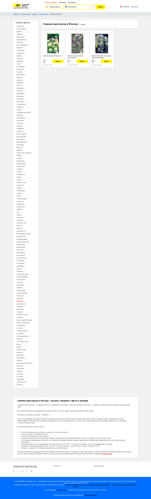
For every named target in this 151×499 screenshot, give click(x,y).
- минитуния (20, 244)
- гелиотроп (20, 101)
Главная (15, 14)
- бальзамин (20, 66)
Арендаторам (99, 466)
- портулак (20, 296)
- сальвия (19, 312)
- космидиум (20, 190)
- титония (19, 339)
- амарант (19, 48)
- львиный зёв (21, 223)
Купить (58, 61)
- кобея (18, 177)
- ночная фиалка (22, 274)
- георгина (19, 107)
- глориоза (20, 123)
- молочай (19, 250)
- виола (18, 85)
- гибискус (19, 115)
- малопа (19, 226)
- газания (19, 91)
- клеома (19, 172)
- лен (17, 212)
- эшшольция (21, 382)
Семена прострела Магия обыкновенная (75, 56)
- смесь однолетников (24, 320)
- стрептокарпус (22, 331)
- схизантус (20, 333)
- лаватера (20, 201)
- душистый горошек (23, 153)
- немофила (20, 266)
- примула (19, 298)
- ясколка (19, 385)
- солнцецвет (20, 325)
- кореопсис (20, 185)
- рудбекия (20, 309)
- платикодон (20, 290)
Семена (34, 14)
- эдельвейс (20, 368)
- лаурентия (20, 207)
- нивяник (19, 271)
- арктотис (19, 58)
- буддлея (19, 77)
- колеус (19, 180)
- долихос (19, 147)
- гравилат (20, 131)
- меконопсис (21, 236)
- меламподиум (21, 239)
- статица (19, 328)
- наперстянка (21, 258)
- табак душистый (22, 336)
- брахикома (20, 75)
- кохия (18, 196)
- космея (19, 188)
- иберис (19, 155)
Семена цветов (43, 14)
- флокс (18, 344)
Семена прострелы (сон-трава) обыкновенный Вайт (101, 56)
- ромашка (20, 306)
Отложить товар (61, 34)
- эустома (19, 376)
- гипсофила (20, 118)
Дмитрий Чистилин (91, 495)
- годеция (19, 126)
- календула (20, 161)
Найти (100, 7)
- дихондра (20, 145)
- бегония (19, 72)
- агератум (20, 26)
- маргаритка (20, 231)
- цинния (19, 360)
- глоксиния (20, 120)
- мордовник (20, 253)
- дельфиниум (21, 137)
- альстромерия (22, 45)
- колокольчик (21, 182)
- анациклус (20, 53)
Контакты (57, 466)
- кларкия (19, 169)
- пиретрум (20, 285)
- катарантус (20, 166)
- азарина (19, 34)
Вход (136, 7)
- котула (19, 193)
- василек (19, 80)
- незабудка (20, 263)
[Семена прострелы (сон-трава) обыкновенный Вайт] (101, 43)
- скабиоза (20, 317)
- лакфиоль (20, 204)
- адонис (19, 31)
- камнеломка (21, 164)
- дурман (19, 150)
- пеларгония (20, 279)
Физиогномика (61, 490)
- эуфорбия (20, 379)
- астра (18, 64)
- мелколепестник (22, 242)
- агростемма (21, 29)
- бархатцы (20, 69)
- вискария (20, 88)
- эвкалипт (20, 366)
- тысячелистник (22, 341)
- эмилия (19, 371)
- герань (19, 110)
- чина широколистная (24, 363)
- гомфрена (20, 128)
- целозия (19, 352)
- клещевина (20, 174)
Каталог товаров (25, 14)
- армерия (19, 61)
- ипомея (19, 158)
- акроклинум (21, 40)
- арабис (19, 56)
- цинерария (20, 358)
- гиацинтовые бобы (23, 112)
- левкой (19, 209)
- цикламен (20, 355)
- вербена (19, 83)
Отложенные (126, 7)
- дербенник (20, 139)
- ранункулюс (21, 304)
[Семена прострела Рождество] (53, 43)
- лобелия (19, 217)
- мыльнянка (20, 255)
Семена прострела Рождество (52, 56)
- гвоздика (19, 96)
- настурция (20, 261)
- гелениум (20, 99)
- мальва (19, 228)
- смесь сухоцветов (23, 323)
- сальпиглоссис (22, 314)
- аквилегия (20, 37)
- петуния (19, 282)
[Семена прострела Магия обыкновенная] (77, 43)
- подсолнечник (21, 293)
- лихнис (19, 215)
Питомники (72, 2)
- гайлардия (20, 93)
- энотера (19, 374)
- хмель (18, 347)
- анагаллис (20, 50)
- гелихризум (20, 104)
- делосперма (21, 134)
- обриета (19, 287)
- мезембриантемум (23, 234)
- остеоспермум (22, 277)
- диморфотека (21, 142)
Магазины (62, 2)
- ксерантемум (21, 199)
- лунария (19, 220)
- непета (19, 269)
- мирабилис (20, 247)
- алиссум (19, 42)
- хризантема (21, 350)
